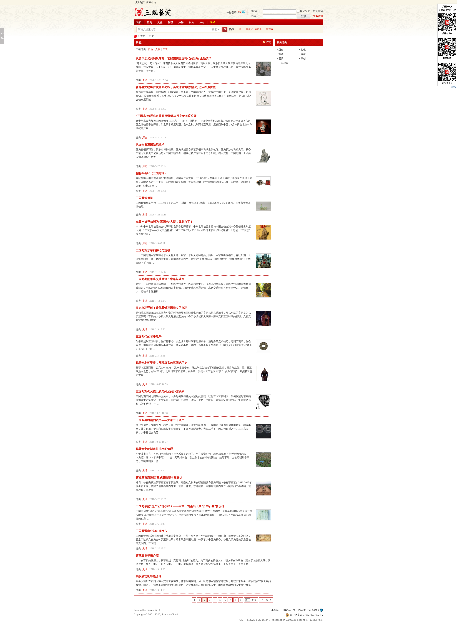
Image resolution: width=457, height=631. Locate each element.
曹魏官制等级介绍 (147, 555)
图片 (191, 22)
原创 (202, 22)
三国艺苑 (135, 36)
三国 (239, 29)
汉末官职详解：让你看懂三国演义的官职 (161, 307)
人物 (157, 49)
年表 (165, 49)
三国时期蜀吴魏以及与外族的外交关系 (160, 391)
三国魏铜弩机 (144, 197)
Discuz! (150, 610)
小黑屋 (275, 610)
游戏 (170, 22)
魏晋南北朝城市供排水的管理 (154, 448)
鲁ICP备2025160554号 (305, 610)
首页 (138, 22)
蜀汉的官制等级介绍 (149, 576)
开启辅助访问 (322, 2)
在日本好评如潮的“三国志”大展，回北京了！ (164, 221)
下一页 (264, 600)
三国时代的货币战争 (149, 336)
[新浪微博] (239, 12)
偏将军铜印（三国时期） (151, 173)
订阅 (268, 42)
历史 (149, 22)
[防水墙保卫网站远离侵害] (321, 610)
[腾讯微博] (243, 12)
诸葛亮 (258, 29)
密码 (253, 16)
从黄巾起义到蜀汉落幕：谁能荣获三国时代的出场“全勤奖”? (174, 58)
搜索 (214, 29)
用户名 (254, 11)
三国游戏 (268, 29)
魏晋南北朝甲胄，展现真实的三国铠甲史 (161, 362)
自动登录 (305, 11)
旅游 (181, 22)
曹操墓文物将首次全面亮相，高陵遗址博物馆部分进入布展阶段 (176, 87)
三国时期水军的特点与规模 (153, 250)
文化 (159, 22)
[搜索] (224, 29)
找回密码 (318, 11)
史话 (150, 49)
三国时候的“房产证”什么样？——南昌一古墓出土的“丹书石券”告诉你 (180, 506)
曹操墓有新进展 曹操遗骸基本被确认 (159, 477)
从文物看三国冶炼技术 (150, 144)
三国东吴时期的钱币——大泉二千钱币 (160, 420)
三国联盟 (283, 63)
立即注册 (318, 16)
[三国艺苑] (153, 17)
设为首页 (140, 2)
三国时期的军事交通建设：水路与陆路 (160, 279)
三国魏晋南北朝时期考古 (151, 530)
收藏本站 (151, 2)
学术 (212, 22)
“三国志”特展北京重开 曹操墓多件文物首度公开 (166, 115)
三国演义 (248, 29)
